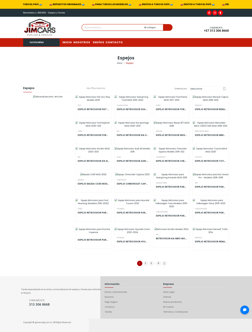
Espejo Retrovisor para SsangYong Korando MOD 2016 (171, 186)
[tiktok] (39, 314)
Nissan (159, 131)
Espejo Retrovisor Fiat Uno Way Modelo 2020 (93, 109)
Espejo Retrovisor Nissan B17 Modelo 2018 (171, 135)
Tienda (108, 311)
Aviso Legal (168, 292)
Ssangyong (122, 105)
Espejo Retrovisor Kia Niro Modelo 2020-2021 (93, 160)
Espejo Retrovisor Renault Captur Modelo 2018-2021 (210, 109)
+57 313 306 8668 (216, 30)
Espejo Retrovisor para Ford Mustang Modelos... (93, 212)
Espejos (28, 88)
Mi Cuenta (168, 306)
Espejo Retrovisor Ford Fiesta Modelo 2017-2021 (171, 109)
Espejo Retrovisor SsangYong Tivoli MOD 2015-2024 (132, 109)
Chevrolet (161, 157)
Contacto (110, 306)
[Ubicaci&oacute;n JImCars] (48, 96)
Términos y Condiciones (175, 311)
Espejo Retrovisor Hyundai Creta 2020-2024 (132, 241)
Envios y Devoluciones (116, 292)
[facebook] (22, 314)
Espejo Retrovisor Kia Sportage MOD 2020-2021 (132, 135)
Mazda (81, 180)
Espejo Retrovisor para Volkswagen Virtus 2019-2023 (210, 212)
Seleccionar (208, 89)
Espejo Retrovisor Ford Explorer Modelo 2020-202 (93, 135)
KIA (118, 131)
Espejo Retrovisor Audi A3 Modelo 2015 (132, 160)
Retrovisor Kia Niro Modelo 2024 (171, 238)
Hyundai (120, 209)
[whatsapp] (33, 314)
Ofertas (167, 297)
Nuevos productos (172, 301)
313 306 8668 (39, 304)
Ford (158, 105)
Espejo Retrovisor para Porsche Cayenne (93, 239)
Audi (119, 157)
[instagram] (28, 314)
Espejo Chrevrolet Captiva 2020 (132, 183)
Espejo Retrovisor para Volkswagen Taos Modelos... (171, 215)
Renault (198, 105)
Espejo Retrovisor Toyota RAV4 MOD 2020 (210, 160)
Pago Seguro (111, 301)
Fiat (79, 105)
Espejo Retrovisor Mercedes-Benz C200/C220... (210, 135)
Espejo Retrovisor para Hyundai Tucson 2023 (132, 212)
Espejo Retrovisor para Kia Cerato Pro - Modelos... (210, 186)
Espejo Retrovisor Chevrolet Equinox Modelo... (171, 160)
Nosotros (109, 297)
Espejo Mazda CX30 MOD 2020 (93, 183)
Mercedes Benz (202, 131)
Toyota (198, 157)
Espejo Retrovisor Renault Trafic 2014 (210, 241)
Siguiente (164, 263)
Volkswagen (162, 212)
